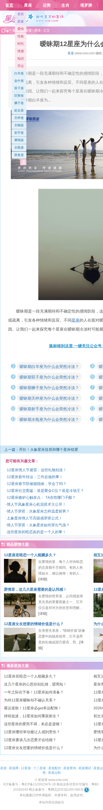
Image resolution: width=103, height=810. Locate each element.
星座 (28, 5)
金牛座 (19, 81)
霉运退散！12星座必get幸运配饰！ (33, 708)
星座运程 (54, 773)
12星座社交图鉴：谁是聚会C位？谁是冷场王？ (45, 490)
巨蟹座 (19, 95)
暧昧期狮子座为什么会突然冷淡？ (49, 387)
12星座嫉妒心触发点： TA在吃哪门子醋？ (41, 497)
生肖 (65, 5)
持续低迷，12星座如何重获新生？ (32, 716)
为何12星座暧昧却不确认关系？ (30, 700)
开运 (20, 66)
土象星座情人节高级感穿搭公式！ (34, 518)
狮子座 (19, 103)
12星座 (26, 768)
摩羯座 (19, 140)
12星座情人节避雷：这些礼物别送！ (37, 470)
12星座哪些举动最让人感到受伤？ (32, 732)
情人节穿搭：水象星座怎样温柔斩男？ (38, 511)
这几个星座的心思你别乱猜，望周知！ (35, 684)
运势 (47, 5)
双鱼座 (19, 155)
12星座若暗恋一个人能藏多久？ (30, 555)
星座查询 (69, 768)
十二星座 (39, 768)
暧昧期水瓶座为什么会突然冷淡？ (49, 419)
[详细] (42, 579)
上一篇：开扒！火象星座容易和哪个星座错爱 (41, 449)
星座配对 (54, 768)
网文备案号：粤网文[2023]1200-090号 (56, 789)
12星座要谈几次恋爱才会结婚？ (30, 740)
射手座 (19, 133)
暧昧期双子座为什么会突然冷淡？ (49, 377)
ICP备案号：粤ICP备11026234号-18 (29, 784)
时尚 (20, 44)
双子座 (19, 88)
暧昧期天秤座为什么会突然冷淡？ (49, 398)
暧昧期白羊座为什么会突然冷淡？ (49, 366)
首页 (9, 5)
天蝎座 (19, 125)
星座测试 (84, 768)
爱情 (20, 29)
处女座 (19, 110)
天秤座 (19, 118)
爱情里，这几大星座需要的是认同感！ (35, 589)
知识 (20, 58)
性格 (20, 36)
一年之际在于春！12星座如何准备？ (34, 692)
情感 (20, 51)
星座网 (13, 768)
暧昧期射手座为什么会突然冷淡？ (49, 409)
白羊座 (19, 73)
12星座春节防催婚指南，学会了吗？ (37, 484)
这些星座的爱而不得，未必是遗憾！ (33, 724)
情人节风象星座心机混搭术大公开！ (36, 504)
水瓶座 (19, 147)
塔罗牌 (86, 5)
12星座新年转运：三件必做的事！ (35, 477)
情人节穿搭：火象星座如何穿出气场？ (38, 525)
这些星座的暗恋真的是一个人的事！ (36, 532)
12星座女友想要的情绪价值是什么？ (34, 624)
